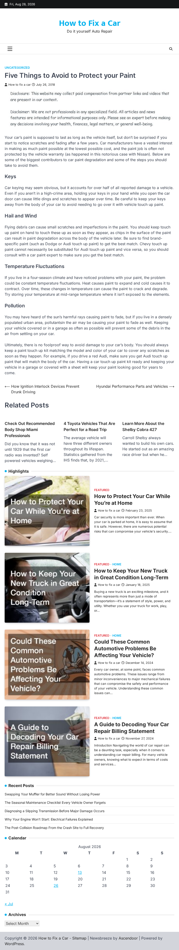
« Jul (9, 904)
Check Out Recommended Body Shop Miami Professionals (30, 429)
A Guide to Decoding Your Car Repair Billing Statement (131, 727)
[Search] (170, 48)
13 (80, 872)
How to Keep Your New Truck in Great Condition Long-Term (131, 573)
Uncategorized (17, 67)
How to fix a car (19, 84)
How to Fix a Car (89, 23)
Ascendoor (128, 938)
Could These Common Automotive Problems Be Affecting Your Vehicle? (125, 648)
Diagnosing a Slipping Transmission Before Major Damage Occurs (54, 811)
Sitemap (79, 938)
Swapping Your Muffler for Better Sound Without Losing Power (52, 794)
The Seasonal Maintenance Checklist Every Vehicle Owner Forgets (55, 802)
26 (56, 885)
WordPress (14, 943)
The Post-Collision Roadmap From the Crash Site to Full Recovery (54, 828)
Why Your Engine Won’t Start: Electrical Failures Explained (49, 819)
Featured (101, 490)
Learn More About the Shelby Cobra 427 (143, 426)
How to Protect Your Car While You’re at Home (132, 499)
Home (116, 564)
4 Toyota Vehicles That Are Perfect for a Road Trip (89, 426)
